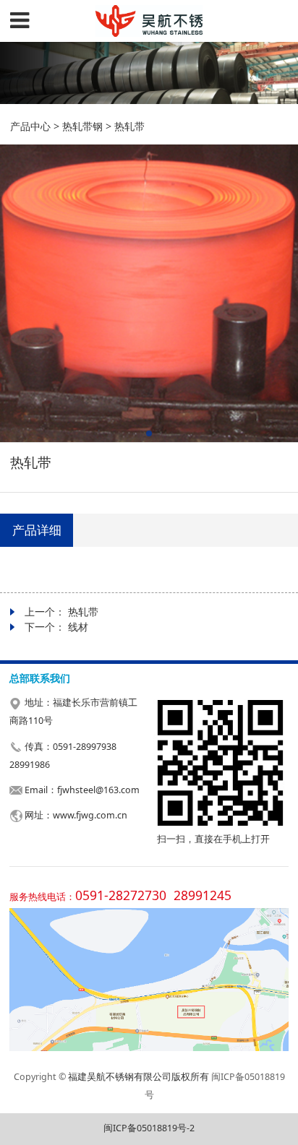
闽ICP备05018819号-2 (149, 1128)
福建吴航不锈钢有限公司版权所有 (138, 1077)
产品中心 (30, 126)
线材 (78, 627)
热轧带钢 (82, 126)
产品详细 (36, 530)
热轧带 (83, 611)
